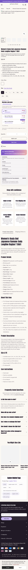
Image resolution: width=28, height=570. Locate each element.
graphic (20, 484)
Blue (2, 83)
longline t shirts (15, 493)
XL (13, 92)
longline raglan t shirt (13, 484)
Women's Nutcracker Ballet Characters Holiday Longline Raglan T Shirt (9, 466)
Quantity (3, 134)
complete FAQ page (19, 394)
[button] (25, 4)
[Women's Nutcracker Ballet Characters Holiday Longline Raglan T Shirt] (10, 454)
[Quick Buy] (10, 461)
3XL (22, 92)
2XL (18, 92)
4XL (3, 96)
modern (4, 487)
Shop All (8, 8)
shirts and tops (6, 496)
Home (2, 8)
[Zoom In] (24, 33)
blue (9, 487)
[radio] (14, 111)
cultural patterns (6, 493)
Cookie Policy (16, 564)
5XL (7, 96)
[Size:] (2, 88)
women (4, 484)
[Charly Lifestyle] (14, 5)
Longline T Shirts (13, 481)
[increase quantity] (25, 134)
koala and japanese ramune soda (10, 490)
